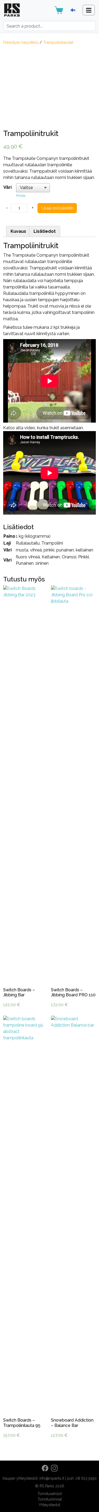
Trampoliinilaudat (58, 42)
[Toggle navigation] (89, 10)
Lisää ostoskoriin (57, 208)
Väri (7, 187)
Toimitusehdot (49, 1494)
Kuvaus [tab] (18, 231)
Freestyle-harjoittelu (21, 42)
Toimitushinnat (49, 1499)
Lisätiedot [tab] (45, 231)
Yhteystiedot (49, 1505)
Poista (20, 196)
